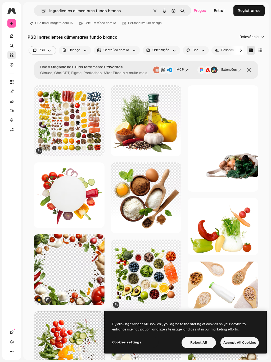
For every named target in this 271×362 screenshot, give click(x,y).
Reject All (198, 342)
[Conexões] (11, 332)
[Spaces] (11, 91)
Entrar (219, 10)
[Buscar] (11, 45)
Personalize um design (145, 23)
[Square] (260, 50)
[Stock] (11, 55)
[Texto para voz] (11, 120)
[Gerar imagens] (11, 101)
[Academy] (11, 342)
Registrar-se (249, 10)
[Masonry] (251, 50)
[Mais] (11, 351)
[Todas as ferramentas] (11, 82)
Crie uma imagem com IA (54, 23)
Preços (200, 10)
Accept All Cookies (239, 342)
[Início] (11, 36)
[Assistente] (11, 129)
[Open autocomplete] (41, 11)
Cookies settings (126, 342)
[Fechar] (249, 70)
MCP (180, 70)
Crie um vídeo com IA (100, 23)
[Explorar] (11, 64)
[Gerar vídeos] (11, 110)
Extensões (229, 70)
